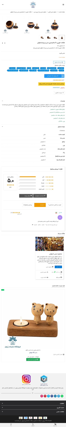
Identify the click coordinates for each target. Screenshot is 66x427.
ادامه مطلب (58, 267)
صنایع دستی (61, 68)
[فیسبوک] (51, 396)
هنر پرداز (61, 70)
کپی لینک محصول (59, 62)
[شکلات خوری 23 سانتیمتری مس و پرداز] (5, 43)
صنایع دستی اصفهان (52, 68)
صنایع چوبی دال (31, 357)
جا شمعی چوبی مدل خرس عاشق (33, 350)
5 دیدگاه (58, 278)
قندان (29, 68)
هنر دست (43, 68)
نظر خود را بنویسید (39, 196)
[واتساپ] (62, 396)
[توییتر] (48, 396)
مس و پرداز (13, 68)
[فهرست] (63, 4)
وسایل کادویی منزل (24, 70)
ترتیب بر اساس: (57, 205)
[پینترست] (45, 396)
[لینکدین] (55, 396)
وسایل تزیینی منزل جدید (13, 70)
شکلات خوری (36, 68)
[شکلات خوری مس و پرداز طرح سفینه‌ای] (2, 43)
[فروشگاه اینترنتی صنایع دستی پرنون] (33, 5)
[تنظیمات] (2, 4)
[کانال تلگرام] (58, 396)
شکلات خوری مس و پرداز (43, 70)
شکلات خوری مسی (21, 68)
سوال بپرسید (27, 196)
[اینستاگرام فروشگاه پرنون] (16, 380)
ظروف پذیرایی (33, 70)
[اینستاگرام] (41, 396)
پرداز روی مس (54, 70)
